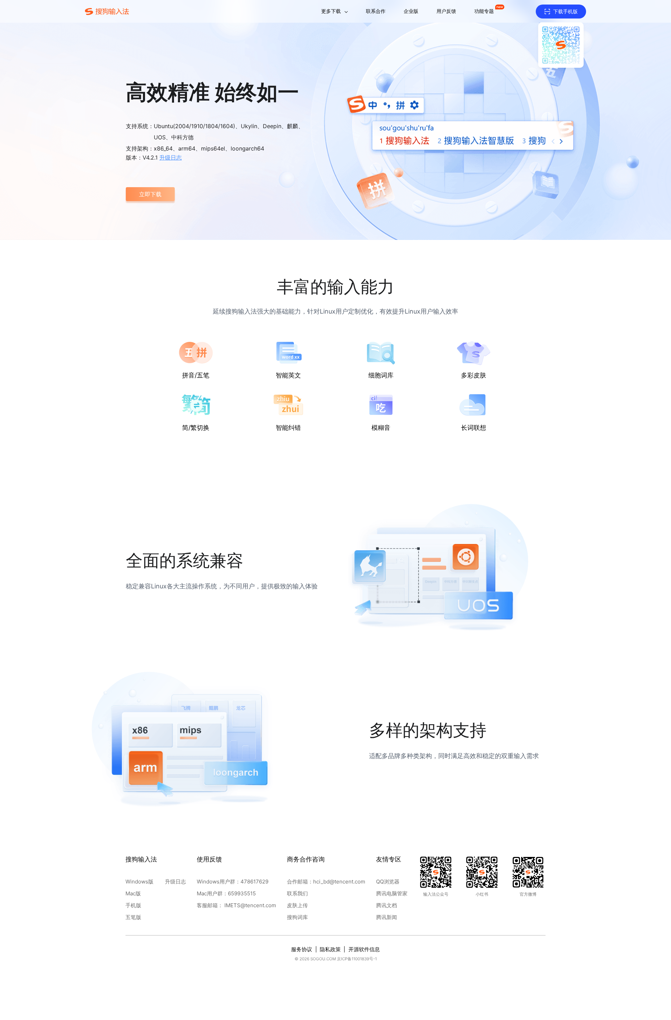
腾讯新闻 (386, 917)
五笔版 (133, 917)
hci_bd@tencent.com (339, 881)
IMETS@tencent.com (250, 905)
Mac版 (133, 893)
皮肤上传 (297, 905)
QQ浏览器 (387, 881)
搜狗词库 (297, 917)
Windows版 (139, 881)
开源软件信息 (364, 949)
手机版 (133, 905)
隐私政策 (330, 949)
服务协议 (301, 949)
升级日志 (175, 881)
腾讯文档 (386, 905)
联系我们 (297, 893)
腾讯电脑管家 (391, 893)
